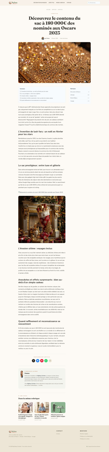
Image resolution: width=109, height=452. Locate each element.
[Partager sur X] (33, 360)
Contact (58, 434)
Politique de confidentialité (86, 436)
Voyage (69, 2)
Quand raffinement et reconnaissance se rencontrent (33, 100)
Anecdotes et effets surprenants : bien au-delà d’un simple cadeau (37, 98)
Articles (54, 9)
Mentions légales (84, 434)
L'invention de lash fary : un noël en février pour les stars (34, 91)
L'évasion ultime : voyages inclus (28, 96)
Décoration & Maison (40, 2)
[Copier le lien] (50, 360)
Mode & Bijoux (60, 2)
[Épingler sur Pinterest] (41, 360)
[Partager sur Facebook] (37, 360)
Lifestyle (51, 2)
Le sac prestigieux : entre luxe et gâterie (30, 93)
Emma (27, 373)
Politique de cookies (84, 439)
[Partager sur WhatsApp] (46, 360)
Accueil (48, 9)
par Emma (47, 38)
